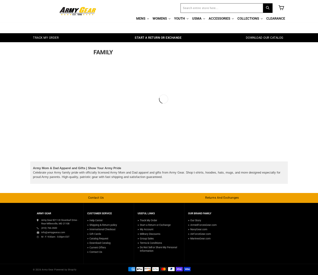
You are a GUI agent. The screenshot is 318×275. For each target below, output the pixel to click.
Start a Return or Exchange (155, 224)
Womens (160, 18)
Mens (141, 18)
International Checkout (102, 229)
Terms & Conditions (151, 242)
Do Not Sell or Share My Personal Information (158, 249)
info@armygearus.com (53, 232)
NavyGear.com (198, 229)
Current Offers (97, 247)
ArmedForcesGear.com (203, 224)
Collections (248, 18)
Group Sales (147, 238)
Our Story (195, 220)
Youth (180, 18)
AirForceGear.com (200, 233)
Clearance (275, 18)
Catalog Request (98, 238)
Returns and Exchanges (222, 197)
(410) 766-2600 (49, 228)
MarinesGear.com (200, 238)
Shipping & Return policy (103, 224)
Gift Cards (95, 233)
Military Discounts (150, 233)
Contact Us (96, 197)
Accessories (220, 18)
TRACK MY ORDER (46, 37)
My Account (146, 229)
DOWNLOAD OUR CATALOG (264, 37)
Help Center (96, 220)
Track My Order (148, 220)
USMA (197, 18)
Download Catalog (100, 242)
